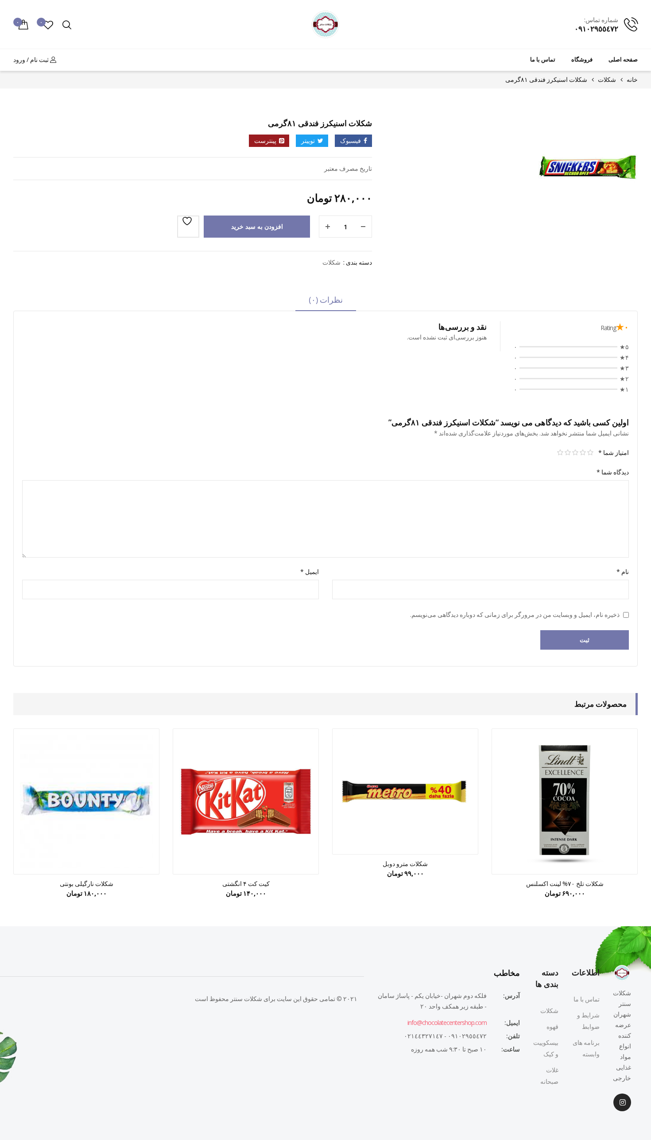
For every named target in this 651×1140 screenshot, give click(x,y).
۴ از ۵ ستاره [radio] (567, 452)
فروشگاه (582, 59)
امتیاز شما (613, 452)
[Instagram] (622, 1102)
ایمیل (309, 571)
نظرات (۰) (326, 299)
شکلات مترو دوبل (405, 863)
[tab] (325, 302)
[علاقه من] (188, 227)
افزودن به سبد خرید (257, 226)
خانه (632, 79)
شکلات (607, 79)
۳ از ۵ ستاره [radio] (575, 452)
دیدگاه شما (613, 472)
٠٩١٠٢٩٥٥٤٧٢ (596, 28)
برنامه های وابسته (586, 1048)
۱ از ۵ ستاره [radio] (590, 452)
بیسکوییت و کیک (545, 1048)
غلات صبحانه (549, 1076)
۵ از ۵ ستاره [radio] (560, 452)
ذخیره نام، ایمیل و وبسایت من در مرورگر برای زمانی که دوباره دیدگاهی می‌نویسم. (515, 614)
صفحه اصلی (623, 59)
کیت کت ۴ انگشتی (246, 883)
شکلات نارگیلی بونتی (86, 883)
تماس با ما (542, 59)
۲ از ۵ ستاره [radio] (582, 452)
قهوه (552, 1026)
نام (622, 571)
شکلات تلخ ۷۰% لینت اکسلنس (565, 883)
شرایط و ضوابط (588, 1021)
